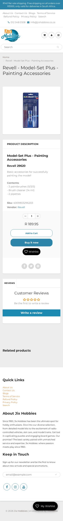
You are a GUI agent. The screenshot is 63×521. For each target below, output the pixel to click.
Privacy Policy (29, 16)
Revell (21, 207)
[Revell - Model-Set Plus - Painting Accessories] (31, 110)
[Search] (58, 47)
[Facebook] (6, 486)
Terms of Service (46, 13)
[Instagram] (15, 486)
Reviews (9, 283)
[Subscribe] (56, 474)
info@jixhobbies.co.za (42, 22)
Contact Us (21, 13)
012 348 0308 (18, 22)
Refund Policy (11, 16)
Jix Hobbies (20, 510)
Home (6, 57)
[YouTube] (23, 486)
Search (42, 16)
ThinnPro (52, 510)
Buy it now (31, 242)
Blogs (32, 13)
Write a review (31, 312)
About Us (8, 13)
